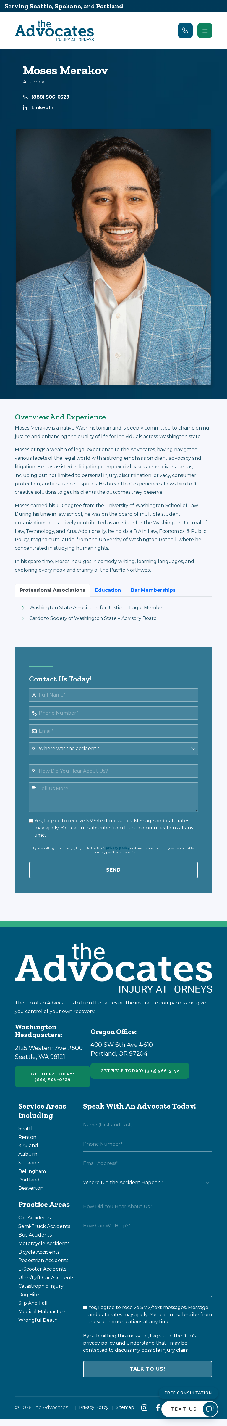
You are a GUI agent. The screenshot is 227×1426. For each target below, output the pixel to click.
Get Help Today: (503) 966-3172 (139, 1070)
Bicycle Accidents (38, 1252)
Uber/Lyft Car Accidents (46, 1277)
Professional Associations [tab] (52, 590)
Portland (109, 6)
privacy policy (117, 848)
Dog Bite (28, 1295)
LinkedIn (42, 107)
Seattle (41, 6)
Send (113, 870)
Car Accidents (34, 1218)
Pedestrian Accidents (43, 1260)
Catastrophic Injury (41, 1286)
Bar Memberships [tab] (153, 590)
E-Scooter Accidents (42, 1269)
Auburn (27, 1154)
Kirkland (28, 1145)
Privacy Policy (93, 1407)
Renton (27, 1137)
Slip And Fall (33, 1303)
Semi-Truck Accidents (44, 1226)
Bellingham (32, 1171)
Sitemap (125, 1407)
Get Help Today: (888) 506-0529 (52, 1076)
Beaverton (30, 1188)
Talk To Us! (147, 1369)
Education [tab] (108, 590)
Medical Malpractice (41, 1311)
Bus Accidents (35, 1235)
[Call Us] (185, 30)
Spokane (68, 6)
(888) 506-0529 (50, 97)
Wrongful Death (38, 1320)
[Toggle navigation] (204, 30)
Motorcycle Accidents (43, 1243)
